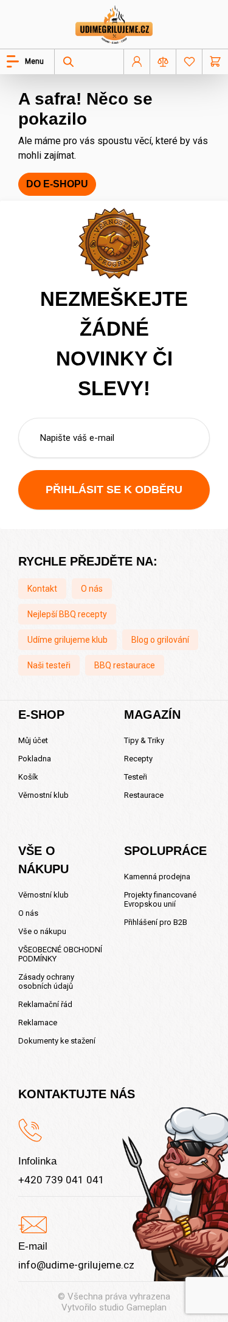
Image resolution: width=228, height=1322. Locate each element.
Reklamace (37, 1022)
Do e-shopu (57, 184)
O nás (92, 589)
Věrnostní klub (43, 795)
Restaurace (144, 795)
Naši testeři (49, 665)
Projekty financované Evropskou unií (160, 899)
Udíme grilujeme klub (67, 640)
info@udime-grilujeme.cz (76, 1265)
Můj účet (33, 740)
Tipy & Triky (144, 740)
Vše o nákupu (42, 931)
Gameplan (146, 1307)
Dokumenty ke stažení (56, 1040)
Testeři (135, 776)
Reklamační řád (45, 1004)
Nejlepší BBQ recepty (67, 614)
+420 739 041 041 (61, 1180)
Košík (28, 776)
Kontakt (42, 589)
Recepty (138, 758)
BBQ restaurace (124, 665)
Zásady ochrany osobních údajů (46, 981)
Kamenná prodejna (157, 876)
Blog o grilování (160, 640)
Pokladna (34, 758)
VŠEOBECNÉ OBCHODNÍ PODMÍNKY (60, 954)
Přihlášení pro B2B (155, 922)
